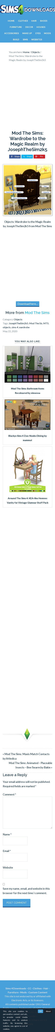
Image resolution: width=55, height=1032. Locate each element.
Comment (9, 794)
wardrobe (24, 327)
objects (7, 327)
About (48, 1011)
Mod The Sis (35, 323)
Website (8, 867)
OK (40, 1011)
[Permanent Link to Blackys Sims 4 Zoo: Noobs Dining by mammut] (27, 428)
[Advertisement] (27, 97)
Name (7, 834)
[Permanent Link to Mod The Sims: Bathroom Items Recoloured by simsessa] (27, 381)
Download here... (27, 303)
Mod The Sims (37, 312)
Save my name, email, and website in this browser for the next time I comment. (26, 891)
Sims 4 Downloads (27, 10)
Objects (18, 319)
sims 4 (15, 327)
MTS (46, 323)
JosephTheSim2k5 (18, 323)
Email (7, 851)
